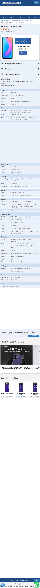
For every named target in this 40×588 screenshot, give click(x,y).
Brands (12, 17)
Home (4, 17)
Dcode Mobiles (15, 20)
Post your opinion (33, 335)
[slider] (5, 29)
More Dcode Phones (11, 74)
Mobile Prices (4, 20)
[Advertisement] (20, 142)
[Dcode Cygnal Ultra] (21, 387)
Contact (27, 580)
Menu (36, 2)
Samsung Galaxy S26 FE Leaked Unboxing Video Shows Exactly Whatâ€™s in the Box (16, 367)
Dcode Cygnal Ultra (21, 393)
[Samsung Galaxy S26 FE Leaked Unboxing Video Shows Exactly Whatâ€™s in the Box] (16, 355)
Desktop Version (20, 584)
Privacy (12, 580)
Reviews (27, 17)
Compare (7, 69)
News (19, 17)
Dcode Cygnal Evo (7, 393)
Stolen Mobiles (19, 580)
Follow (23, 53)
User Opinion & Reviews (13, 63)
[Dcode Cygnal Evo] (7, 387)
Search (36, 17)
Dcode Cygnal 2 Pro (26, 20)
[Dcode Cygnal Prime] (35, 387)
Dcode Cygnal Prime (35, 393)
